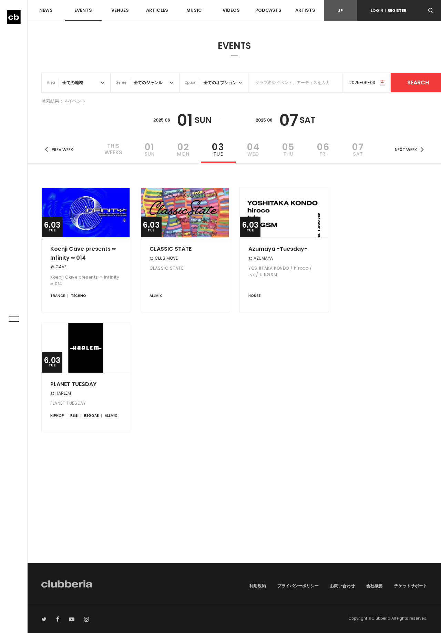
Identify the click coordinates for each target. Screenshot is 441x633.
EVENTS (83, 10)
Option (190, 82)
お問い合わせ (342, 586)
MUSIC (194, 10)
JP (340, 10)
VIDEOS (231, 10)
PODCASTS (268, 10)
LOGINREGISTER (388, 10)
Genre (121, 82)
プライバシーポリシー (298, 586)
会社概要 (374, 586)
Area (51, 82)
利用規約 (257, 586)
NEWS (46, 10)
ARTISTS (305, 10)
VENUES (120, 10)
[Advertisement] (234, 504)
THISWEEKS (113, 149)
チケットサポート (410, 586)
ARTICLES (157, 10)
